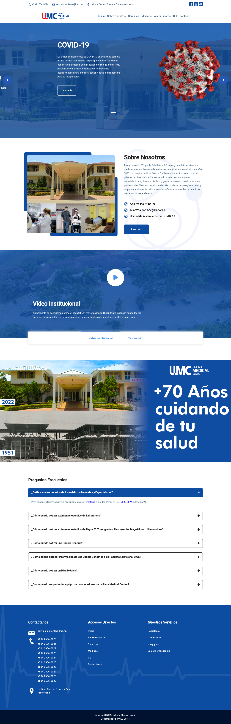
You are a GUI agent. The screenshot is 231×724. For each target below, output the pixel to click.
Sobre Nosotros (96, 637)
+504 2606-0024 (39, 4)
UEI (175, 16)
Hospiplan (153, 644)
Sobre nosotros (116, 16)
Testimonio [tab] (135, 338)
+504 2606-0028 (47, 676)
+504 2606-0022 (47, 648)
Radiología (154, 631)
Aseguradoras (162, 16)
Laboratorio (154, 637)
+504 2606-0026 (47, 667)
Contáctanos (95, 664)
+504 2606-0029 (47, 681)
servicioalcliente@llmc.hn (69, 4)
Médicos (147, 16)
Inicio (101, 16)
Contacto (184, 16)
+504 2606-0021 (47, 643)
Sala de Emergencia (159, 651)
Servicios (133, 16)
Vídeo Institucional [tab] (101, 338)
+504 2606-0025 (47, 662)
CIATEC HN (124, 719)
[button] (112, 112)
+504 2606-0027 (47, 671)
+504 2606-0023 (47, 653)
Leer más (135, 88)
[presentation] (7, 80)
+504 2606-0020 (47, 639)
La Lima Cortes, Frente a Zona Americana (111, 4)
